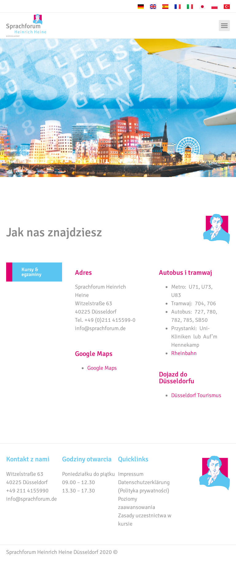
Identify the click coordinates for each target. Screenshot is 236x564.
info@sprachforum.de (31, 498)
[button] (224, 25)
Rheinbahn (184, 353)
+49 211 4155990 (27, 490)
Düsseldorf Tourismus (196, 395)
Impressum (131, 474)
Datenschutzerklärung (144, 482)
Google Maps (102, 368)
